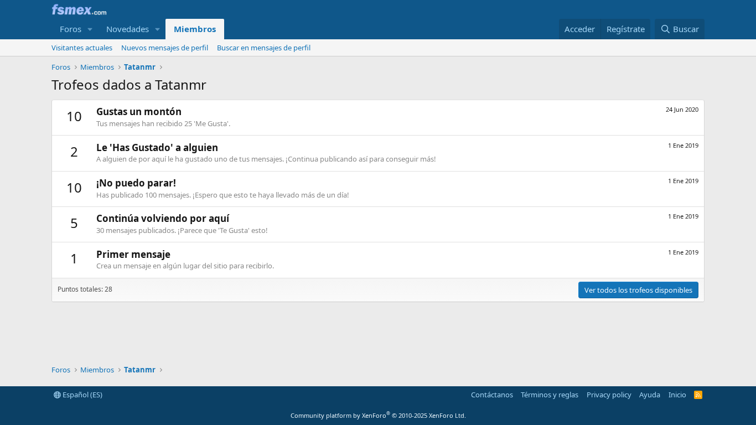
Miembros (195, 28)
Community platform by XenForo (378, 415)
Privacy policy (609, 395)
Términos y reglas (549, 395)
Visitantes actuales (81, 48)
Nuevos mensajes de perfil (164, 48)
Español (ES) (81, 395)
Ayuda (649, 395)
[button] (90, 29)
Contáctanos (492, 395)
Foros (70, 28)
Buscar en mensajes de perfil (263, 48)
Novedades (127, 28)
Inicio (677, 395)
